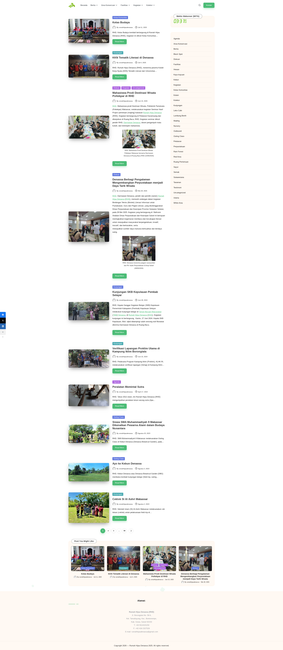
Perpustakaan (179, 146)
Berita (176, 49)
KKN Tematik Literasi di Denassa (132, 57)
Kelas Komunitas (120, 17)
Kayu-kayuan (179, 75)
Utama (176, 198)
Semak (176, 172)
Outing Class (119, 417)
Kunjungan (118, 53)
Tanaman (177, 182)
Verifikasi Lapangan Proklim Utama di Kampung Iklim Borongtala (136, 350)
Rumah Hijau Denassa (152, 113)
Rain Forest (178, 152)
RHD (114, 106)
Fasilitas (177, 64)
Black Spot (178, 54)
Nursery (177, 126)
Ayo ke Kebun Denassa (127, 463)
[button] (208, 5)
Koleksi (177, 100)
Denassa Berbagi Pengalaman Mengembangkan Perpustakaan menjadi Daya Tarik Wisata (137, 182)
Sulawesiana (179, 177)
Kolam (176, 95)
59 (124, 531)
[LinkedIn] (3, 326)
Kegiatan (126, 88)
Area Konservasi (180, 44)
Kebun (176, 80)
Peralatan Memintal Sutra (128, 386)
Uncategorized (138, 88)
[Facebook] (3, 315)
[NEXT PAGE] (131, 530)
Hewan (176, 69)
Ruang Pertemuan (181, 162)
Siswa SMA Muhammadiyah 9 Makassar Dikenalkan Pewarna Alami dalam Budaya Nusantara (138, 425)
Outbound (178, 131)
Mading (177, 121)
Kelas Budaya (121, 22)
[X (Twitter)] (3, 320)
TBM (115, 315)
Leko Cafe (178, 110)
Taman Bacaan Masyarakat (150, 312)
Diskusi (116, 88)
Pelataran (177, 141)
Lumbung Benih (180, 116)
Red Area (177, 157)
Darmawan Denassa (132, 123)
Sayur (176, 167)
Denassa (121, 315)
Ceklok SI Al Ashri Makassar (130, 499)
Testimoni (177, 187)
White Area (178, 203)
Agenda (117, 382)
